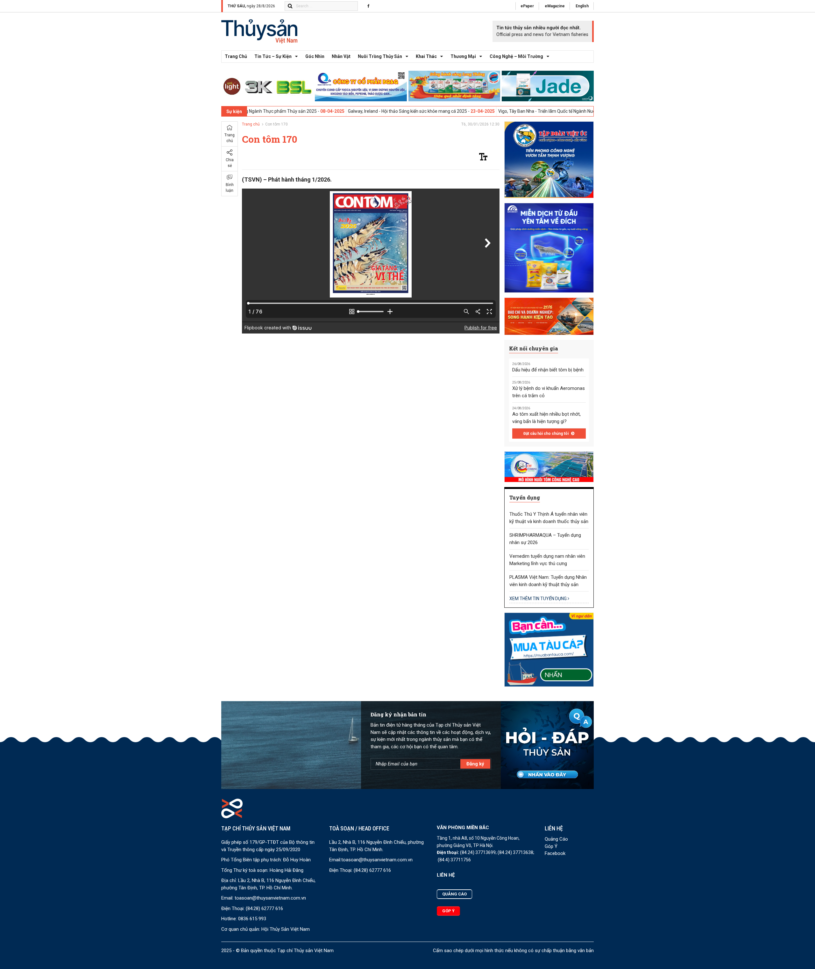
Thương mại (463, 56)
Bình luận (230, 188)
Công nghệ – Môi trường (516, 56)
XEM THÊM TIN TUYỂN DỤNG (538, 598)
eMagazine (555, 6)
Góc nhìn (314, 56)
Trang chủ (236, 56)
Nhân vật (341, 56)
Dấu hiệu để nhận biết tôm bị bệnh (548, 370)
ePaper (527, 6)
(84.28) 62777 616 (264, 908)
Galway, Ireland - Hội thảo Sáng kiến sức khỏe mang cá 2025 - (364, 111)
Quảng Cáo (556, 839)
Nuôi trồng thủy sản (380, 56)
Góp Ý (551, 846)
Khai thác (426, 56)
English (582, 6)
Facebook (555, 853)
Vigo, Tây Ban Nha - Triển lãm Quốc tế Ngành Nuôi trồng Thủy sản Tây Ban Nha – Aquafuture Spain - (553, 111)
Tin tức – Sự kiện (273, 56)
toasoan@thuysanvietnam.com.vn (270, 898)
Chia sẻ (230, 163)
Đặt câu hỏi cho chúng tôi (546, 433)
